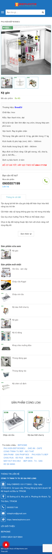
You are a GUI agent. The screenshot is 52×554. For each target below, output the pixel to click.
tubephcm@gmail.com (17, 513)
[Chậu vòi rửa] (6, 298)
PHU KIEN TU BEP (40, 454)
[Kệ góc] (6, 254)
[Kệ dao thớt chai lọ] (6, 310)
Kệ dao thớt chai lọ (36, 435)
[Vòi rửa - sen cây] (6, 272)
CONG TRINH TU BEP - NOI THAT (19, 451)
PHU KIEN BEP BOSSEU (14, 448)
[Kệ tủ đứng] (6, 336)
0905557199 (11, 183)
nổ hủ (14, 542)
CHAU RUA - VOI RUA (13, 457)
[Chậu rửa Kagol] (6, 285)
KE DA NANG (9, 464)
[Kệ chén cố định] (6, 387)
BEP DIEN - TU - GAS (33, 460)
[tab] (13, 197)
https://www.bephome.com (18, 519)
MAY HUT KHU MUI (12, 460)
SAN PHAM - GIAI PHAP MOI (16, 454)
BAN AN (29, 457)
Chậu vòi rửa (8, 435)
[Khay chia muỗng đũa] (6, 349)
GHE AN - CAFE (35, 448)
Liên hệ (5, 186)
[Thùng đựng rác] (6, 374)
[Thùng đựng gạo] (6, 361)
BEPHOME (22, 445)
